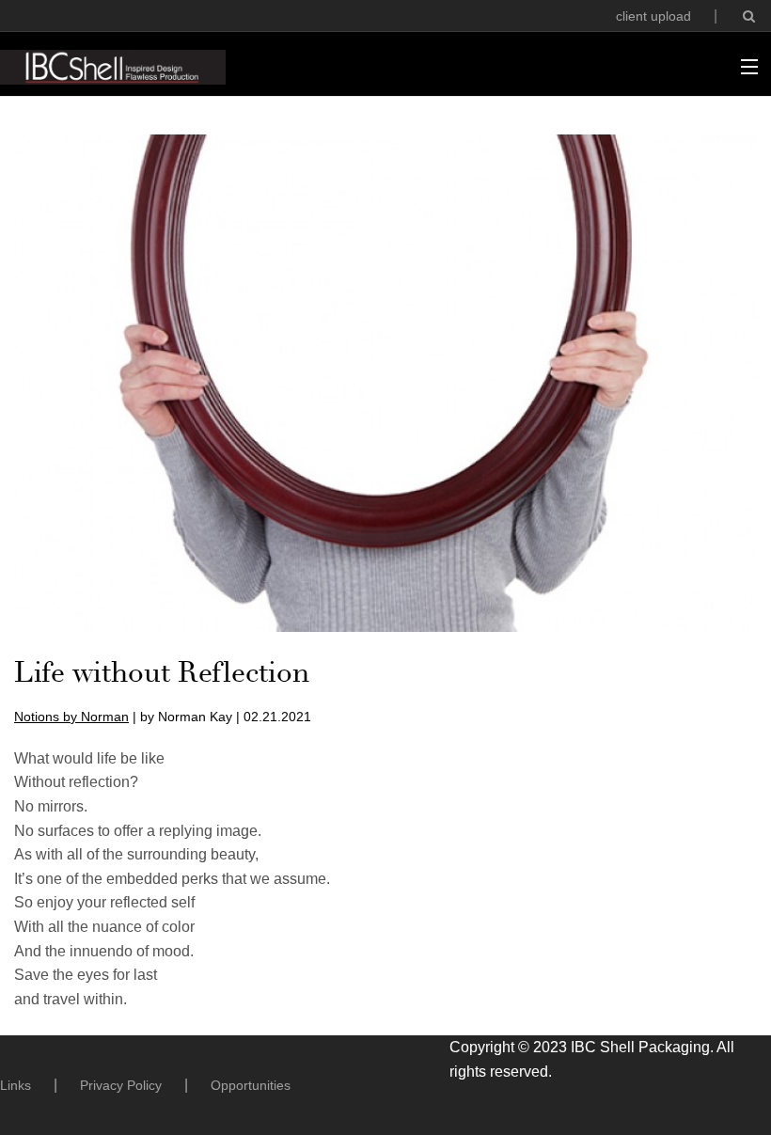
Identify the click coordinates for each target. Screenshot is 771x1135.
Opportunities (251, 1085)
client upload (653, 16)
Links (15, 1085)
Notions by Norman (71, 716)
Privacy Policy (121, 1085)
